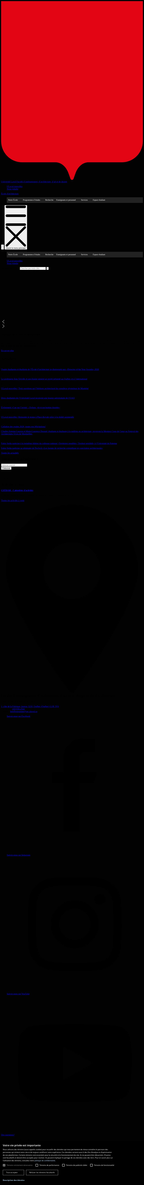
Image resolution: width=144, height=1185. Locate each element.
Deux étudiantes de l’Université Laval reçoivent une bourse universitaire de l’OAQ (38, 398)
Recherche (49, 200)
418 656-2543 (18, 709)
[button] (72, 321)
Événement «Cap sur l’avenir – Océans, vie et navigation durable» (30, 407)
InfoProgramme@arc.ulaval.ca (23, 711)
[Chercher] (2, 247)
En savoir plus (7, 350)
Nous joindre (12, 189)
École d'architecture (10, 193)
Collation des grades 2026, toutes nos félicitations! (23, 426)
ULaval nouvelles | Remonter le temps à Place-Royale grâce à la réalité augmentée (37, 417)
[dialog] (72, 1163)
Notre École (13, 200)
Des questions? (7, 1135)
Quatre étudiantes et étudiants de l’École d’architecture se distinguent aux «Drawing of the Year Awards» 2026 (50, 369)
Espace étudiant (99, 200)
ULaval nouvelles (14, 186)
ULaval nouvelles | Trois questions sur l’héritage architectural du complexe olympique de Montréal (44, 388)
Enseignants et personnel (66, 200)
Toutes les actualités (10, 453)
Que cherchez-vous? (10, 268)
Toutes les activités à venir (12, 500)
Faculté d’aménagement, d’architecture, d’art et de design (41, 181)
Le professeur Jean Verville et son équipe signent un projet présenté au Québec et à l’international (44, 379)
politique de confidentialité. (45, 1160)
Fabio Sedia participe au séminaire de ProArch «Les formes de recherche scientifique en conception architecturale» (52, 448)
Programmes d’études (31, 200)
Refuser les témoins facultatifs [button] (42, 1172)
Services (84, 200)
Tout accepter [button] (12, 1172)
